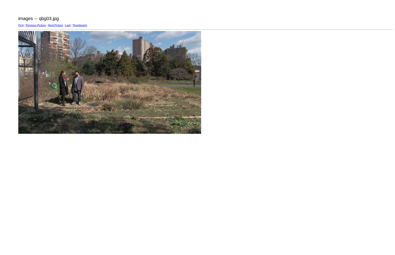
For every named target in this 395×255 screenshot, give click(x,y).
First (21, 25)
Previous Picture (36, 25)
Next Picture (55, 25)
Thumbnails (79, 25)
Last (67, 25)
